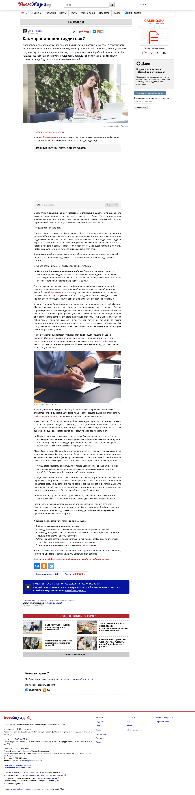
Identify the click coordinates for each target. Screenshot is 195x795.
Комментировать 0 (47, 574)
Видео (116, 13)
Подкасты (104, 13)
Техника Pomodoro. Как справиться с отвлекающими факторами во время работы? (113, 627)
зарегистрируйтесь (64, 679)
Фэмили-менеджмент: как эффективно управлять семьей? (58, 643)
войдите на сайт (86, 679)
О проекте (130, 717)
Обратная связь (163, 722)
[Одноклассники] (98, 31)
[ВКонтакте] (94, 31)
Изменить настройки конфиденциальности (22, 789)
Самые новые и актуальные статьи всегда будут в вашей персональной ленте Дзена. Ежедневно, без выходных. (153, 80)
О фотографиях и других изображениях (21, 772)
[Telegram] (101, 31)
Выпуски (36, 13)
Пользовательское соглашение (17, 768)
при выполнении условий (48, 778)
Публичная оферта (134, 730)
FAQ (128, 722)
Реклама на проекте (164, 717)
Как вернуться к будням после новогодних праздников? (57, 627)
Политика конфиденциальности (17, 765)
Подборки (50, 13)
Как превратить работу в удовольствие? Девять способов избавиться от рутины (112, 643)
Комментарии (88, 13)
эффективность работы (78, 559)
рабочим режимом (49, 137)
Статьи (63, 13)
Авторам (129, 726)
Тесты (74, 13)
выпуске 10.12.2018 (53, 603)
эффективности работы (45, 416)
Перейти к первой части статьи (49, 132)
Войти (144, 5)
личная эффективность (52, 559)
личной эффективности (54, 292)
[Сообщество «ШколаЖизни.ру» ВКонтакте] (133, 13)
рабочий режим (100, 559)
